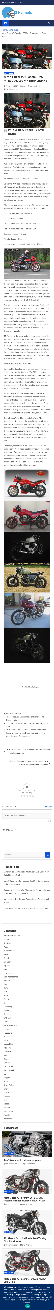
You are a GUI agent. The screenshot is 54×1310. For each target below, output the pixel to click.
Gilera (6, 1022)
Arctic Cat (8, 943)
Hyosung (7, 1040)
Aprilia (6, 939)
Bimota (7, 980)
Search (47, 855)
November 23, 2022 (13, 1164)
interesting (8, 1048)
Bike (5, 969)
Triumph (7, 1096)
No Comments (12, 89)
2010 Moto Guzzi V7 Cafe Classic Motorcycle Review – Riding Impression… (28, 751)
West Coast (9, 1111)
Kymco (7, 1059)
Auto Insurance (10, 951)
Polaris (6, 1081)
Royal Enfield (9, 1085)
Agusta (9, 973)
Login (49, 807)
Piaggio (7, 1078)
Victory (7, 1108)
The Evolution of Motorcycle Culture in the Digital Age (26, 908)
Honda (6, 1029)
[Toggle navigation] (12, 23)
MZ (5, 1074)
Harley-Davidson (10, 1025)
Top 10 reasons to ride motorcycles (22, 1160)
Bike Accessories (11, 977)
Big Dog (7, 966)
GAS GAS (8, 1018)
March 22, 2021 (12, 1204)
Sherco (7, 1089)
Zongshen (8, 1119)
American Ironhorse (12, 936)
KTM (6, 1055)
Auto (6, 947)
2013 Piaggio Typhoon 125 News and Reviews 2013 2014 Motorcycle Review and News (27, 763)
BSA (5, 992)
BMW (6, 988)
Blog (5, 984)
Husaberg (8, 1033)
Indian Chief (9, 1044)
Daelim (6, 1010)
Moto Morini (9, 1070)
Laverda (7, 1063)
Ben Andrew (35, 86)
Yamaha (7, 1115)
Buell (6, 995)
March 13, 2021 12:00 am (16, 86)
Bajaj (6, 954)
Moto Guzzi (8, 73)
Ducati (6, 1014)
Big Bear (7, 962)
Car (5, 1003)
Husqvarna (8, 1036)
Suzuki (6, 1093)
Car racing (8, 1007)
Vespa (6, 1104)
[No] (51, 1297)
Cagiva (6, 999)
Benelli (6, 958)
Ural (5, 1100)
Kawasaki (8, 1051)
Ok (27, 1306)
